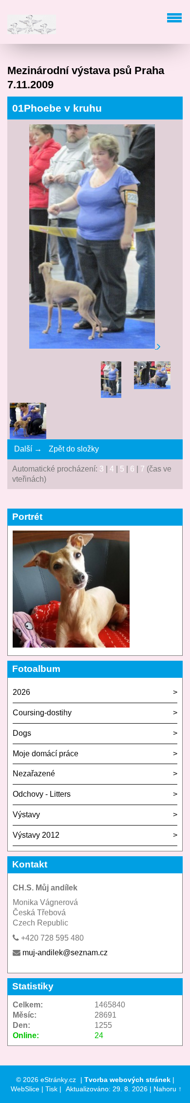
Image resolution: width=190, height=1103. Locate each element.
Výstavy (26, 814)
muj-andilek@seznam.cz (65, 952)
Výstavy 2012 (36, 835)
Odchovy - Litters (42, 794)
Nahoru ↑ (167, 1089)
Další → (28, 449)
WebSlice (25, 1089)
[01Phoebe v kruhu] (111, 381)
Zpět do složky (74, 449)
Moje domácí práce (45, 753)
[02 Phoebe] (152, 379)
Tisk (51, 1089)
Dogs (22, 733)
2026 (21, 692)
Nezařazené (34, 773)
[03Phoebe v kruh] (28, 422)
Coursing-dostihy (42, 713)
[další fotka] (159, 346)
